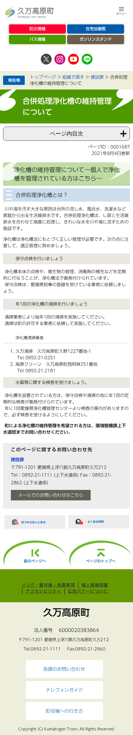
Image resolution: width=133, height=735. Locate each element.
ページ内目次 (66, 134)
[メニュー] (121, 11)
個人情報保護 (95, 585)
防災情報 (37, 29)
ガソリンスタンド (95, 39)
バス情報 (37, 39)
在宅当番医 (96, 29)
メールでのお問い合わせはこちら (50, 495)
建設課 (97, 77)
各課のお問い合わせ (64, 668)
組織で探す (73, 77)
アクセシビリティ (43, 591)
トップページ (43, 77)
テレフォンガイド (64, 689)
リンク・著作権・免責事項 (48, 585)
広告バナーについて (88, 591)
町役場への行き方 (64, 710)
